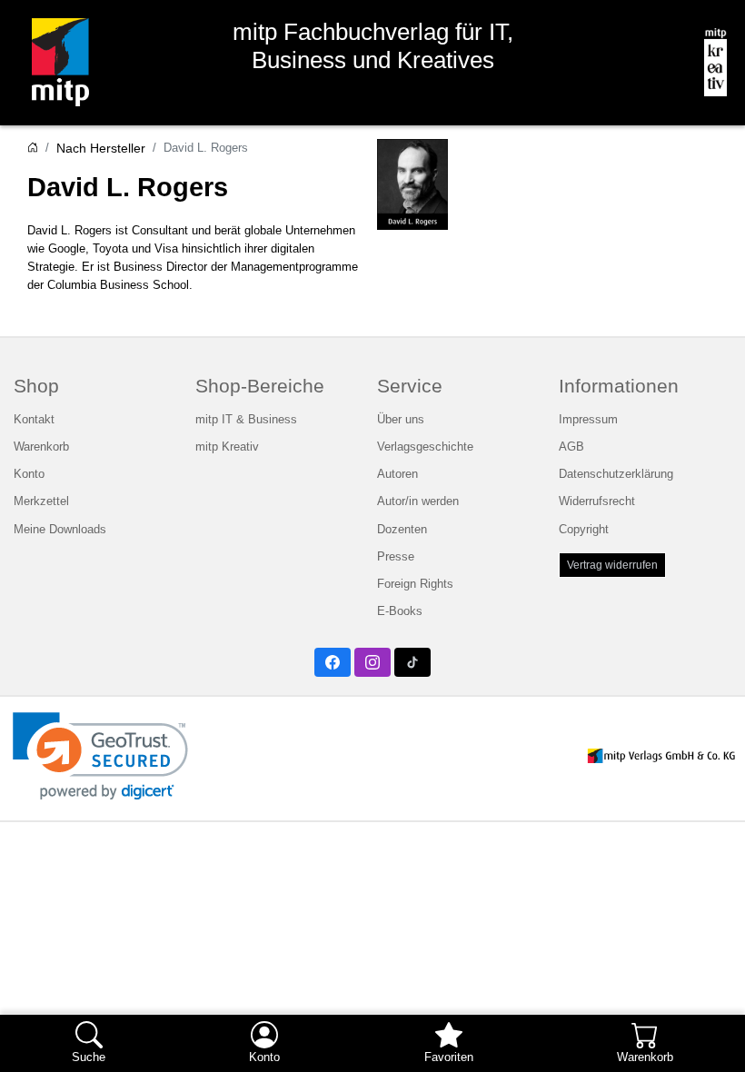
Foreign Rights (415, 584)
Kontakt (34, 419)
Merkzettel (41, 501)
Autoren (397, 474)
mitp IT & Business (246, 419)
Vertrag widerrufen (612, 565)
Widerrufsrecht (597, 501)
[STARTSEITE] (32, 148)
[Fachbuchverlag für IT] (53, 62)
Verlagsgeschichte (425, 446)
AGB (571, 446)
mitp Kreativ (227, 446)
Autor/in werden (418, 501)
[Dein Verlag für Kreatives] (708, 62)
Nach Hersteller (100, 148)
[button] (100, 756)
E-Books (399, 611)
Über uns (400, 419)
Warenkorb (41, 446)
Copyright (584, 529)
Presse (395, 556)
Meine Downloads (60, 529)
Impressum (588, 419)
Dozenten (402, 529)
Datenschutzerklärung (616, 474)
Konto (29, 474)
